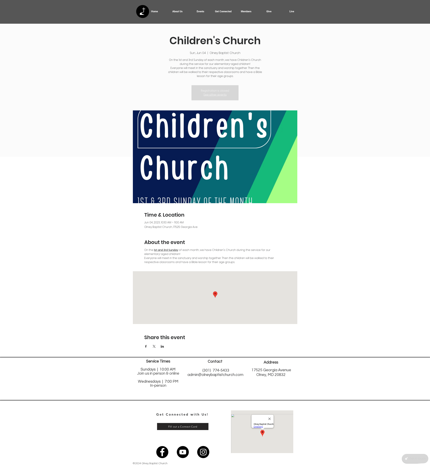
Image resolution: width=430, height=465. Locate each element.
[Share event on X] (154, 346)
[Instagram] (203, 452)
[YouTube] (183, 452)
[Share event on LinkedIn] (162, 346)
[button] (223, 11)
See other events (215, 95)
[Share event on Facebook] (145, 346)
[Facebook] (162, 452)
